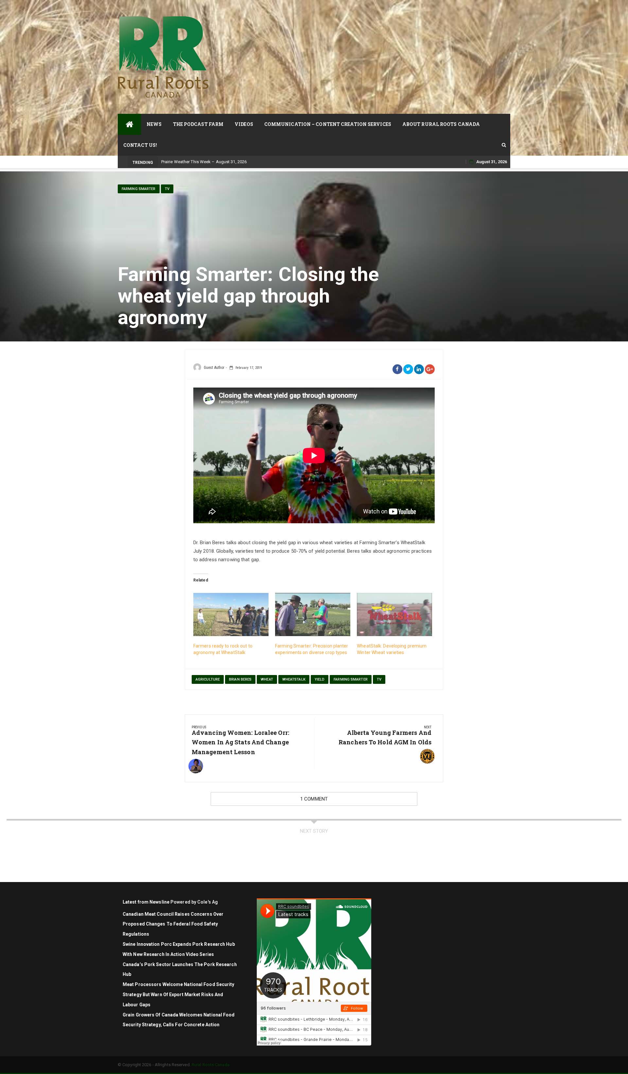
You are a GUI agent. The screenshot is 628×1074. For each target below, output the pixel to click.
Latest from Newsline (146, 902)
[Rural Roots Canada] (129, 124)
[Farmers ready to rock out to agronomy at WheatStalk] (231, 614)
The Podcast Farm (198, 124)
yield (320, 679)
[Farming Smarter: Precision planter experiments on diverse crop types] (312, 614)
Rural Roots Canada (211, 1064)
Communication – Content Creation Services (327, 124)
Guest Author (214, 367)
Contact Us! (140, 145)
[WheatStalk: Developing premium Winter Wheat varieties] (394, 614)
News (154, 124)
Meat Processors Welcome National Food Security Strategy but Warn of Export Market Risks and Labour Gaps (179, 994)
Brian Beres (240, 679)
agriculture (208, 679)
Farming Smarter (139, 189)
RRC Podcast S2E (178, 161)
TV (167, 189)
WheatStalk (293, 679)
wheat (267, 679)
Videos (244, 124)
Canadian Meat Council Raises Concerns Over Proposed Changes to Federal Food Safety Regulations (173, 924)
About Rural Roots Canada (441, 124)
